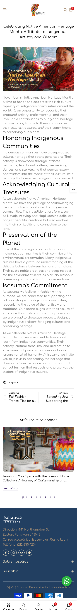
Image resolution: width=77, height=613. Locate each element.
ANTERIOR (14, 394)
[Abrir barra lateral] (73, 188)
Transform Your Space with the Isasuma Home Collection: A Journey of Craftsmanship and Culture (36, 480)
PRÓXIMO (63, 394)
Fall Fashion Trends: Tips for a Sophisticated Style (23, 401)
